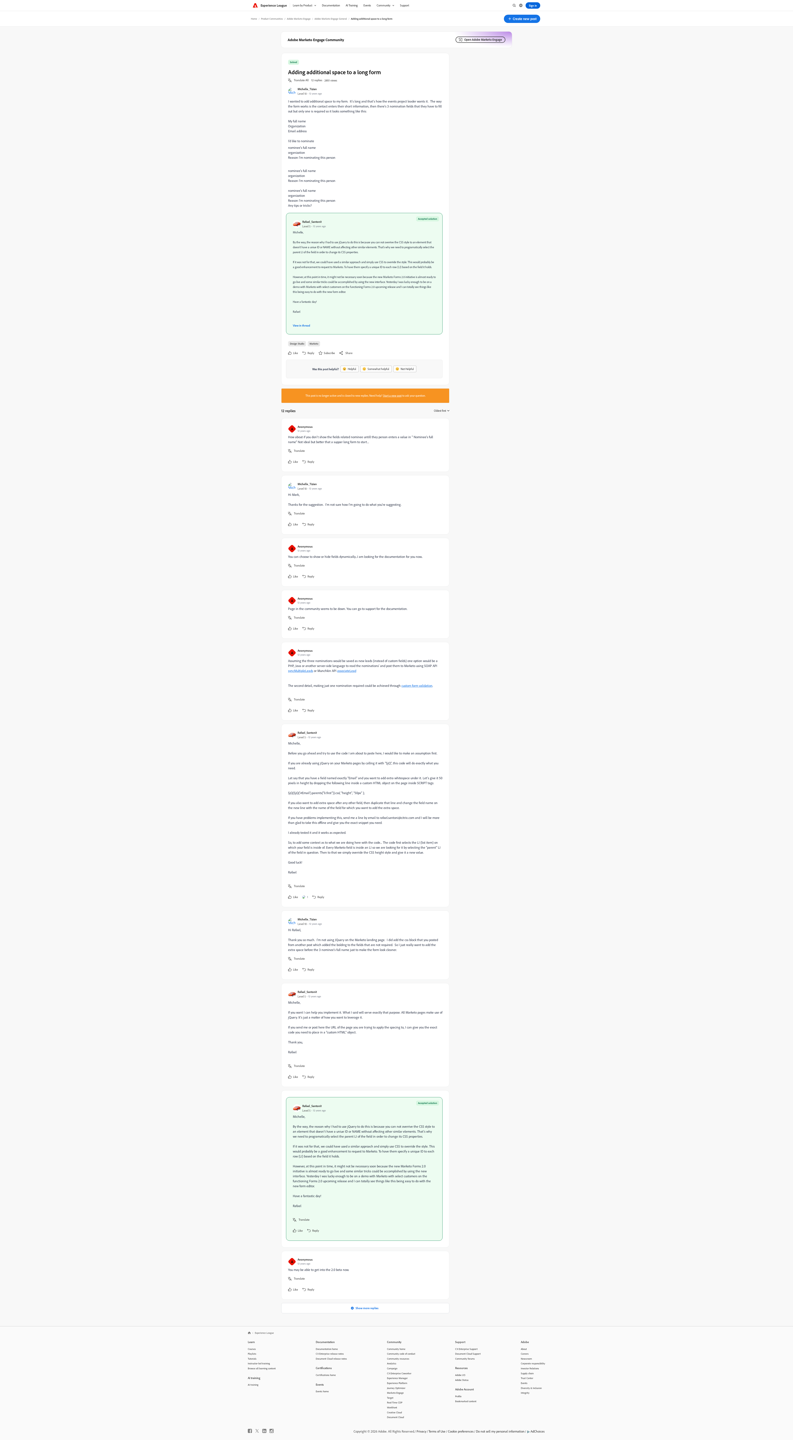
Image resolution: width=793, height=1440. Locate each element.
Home (254, 18)
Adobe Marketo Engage (299, 18)
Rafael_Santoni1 (312, 221)
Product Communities (272, 18)
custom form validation (416, 686)
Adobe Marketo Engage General (331, 18)
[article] (364, 445)
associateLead (346, 671)
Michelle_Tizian (307, 89)
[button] (522, 19)
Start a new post (392, 395)
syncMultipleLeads (300, 671)
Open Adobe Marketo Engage (483, 40)
